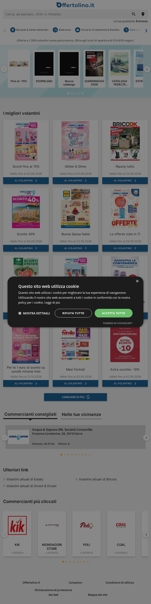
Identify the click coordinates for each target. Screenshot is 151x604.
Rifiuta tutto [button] (73, 313)
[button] (34, 313)
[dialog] (75, 302)
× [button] (137, 281)
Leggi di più (52, 302)
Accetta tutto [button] (113, 313)
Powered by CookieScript (117, 323)
